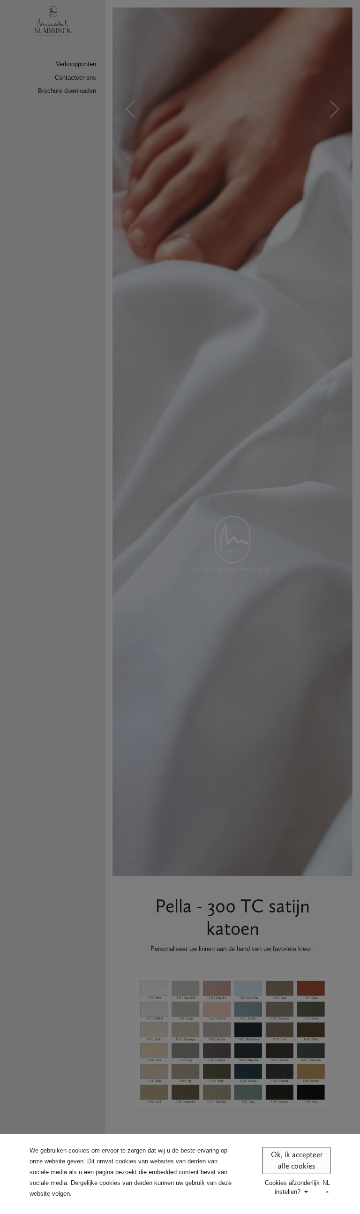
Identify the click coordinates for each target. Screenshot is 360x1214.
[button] (292, 1187)
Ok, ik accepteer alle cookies (296, 1160)
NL (326, 1182)
